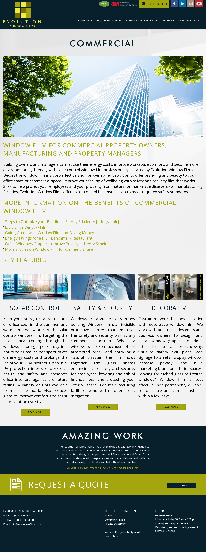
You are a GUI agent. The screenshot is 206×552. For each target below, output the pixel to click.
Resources (135, 20)
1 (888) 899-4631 (157, 4)
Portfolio (150, 20)
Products (120, 20)
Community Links (115, 519)
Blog (161, 20)
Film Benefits (104, 20)
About (91, 20)
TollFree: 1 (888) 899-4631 (18, 520)
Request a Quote (178, 20)
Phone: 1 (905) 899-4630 (17, 515)
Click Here (181, 485)
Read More (35, 412)
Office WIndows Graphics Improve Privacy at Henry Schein (56, 243)
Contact (196, 20)
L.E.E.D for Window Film (26, 227)
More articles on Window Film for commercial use (49, 249)
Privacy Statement (115, 523)
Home (81, 20)
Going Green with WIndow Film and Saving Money (49, 232)
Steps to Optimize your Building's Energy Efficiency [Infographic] (62, 221)
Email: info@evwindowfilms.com (22, 524)
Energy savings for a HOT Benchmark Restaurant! (49, 238)
